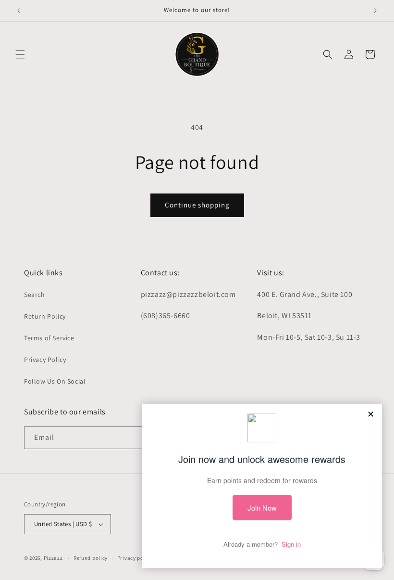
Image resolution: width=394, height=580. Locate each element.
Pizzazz (54, 557)
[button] (20, 54)
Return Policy (45, 316)
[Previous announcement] (18, 10)
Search (34, 294)
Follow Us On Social (55, 381)
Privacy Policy (45, 359)
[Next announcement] (375, 10)
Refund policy (91, 557)
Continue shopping (197, 204)
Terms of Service (49, 338)
